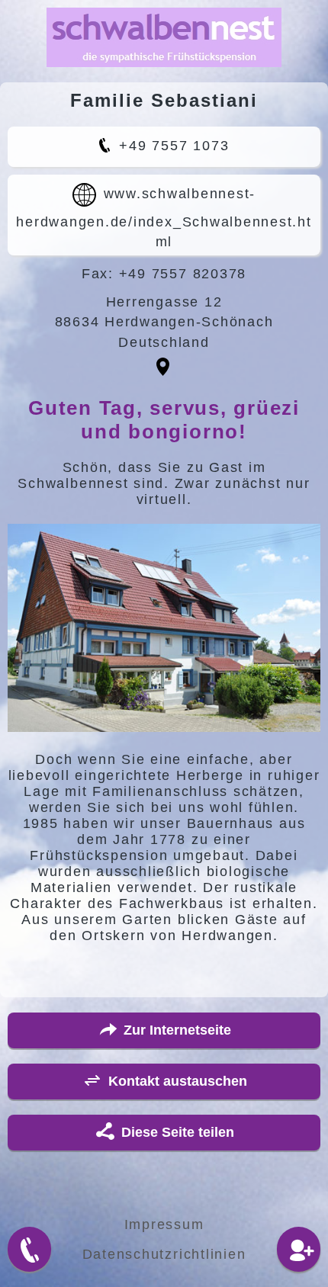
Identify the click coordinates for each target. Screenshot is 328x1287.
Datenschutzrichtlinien (164, 1254)
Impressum (164, 1224)
